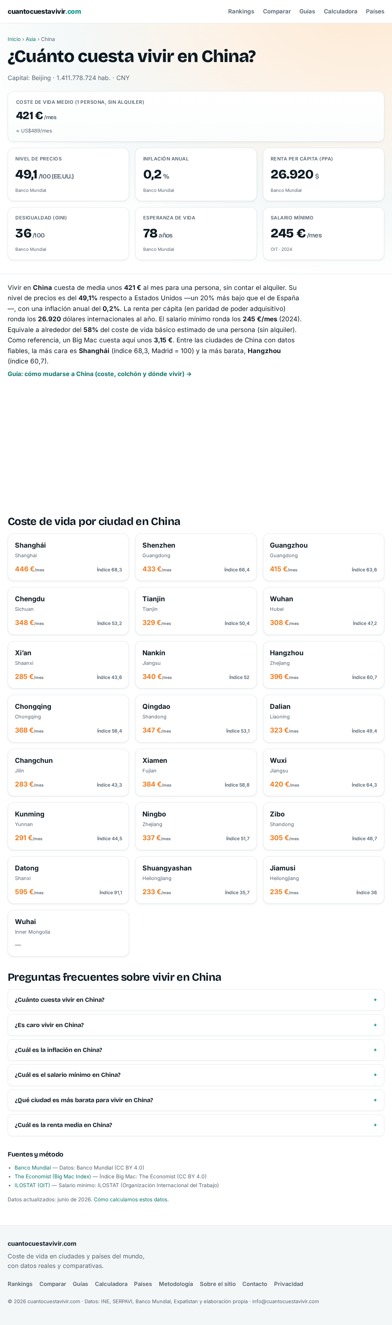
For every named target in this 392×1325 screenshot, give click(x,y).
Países (375, 11)
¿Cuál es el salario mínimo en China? (68, 1074)
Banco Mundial (33, 1168)
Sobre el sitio (218, 1284)
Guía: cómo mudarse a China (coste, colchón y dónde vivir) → (100, 374)
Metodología (176, 1284)
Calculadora (341, 11)
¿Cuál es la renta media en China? (63, 1125)
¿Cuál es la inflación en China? (58, 1049)
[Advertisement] (196, 447)
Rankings (241, 11)
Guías (307, 11)
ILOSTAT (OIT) (32, 1185)
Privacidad (288, 1284)
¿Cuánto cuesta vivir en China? (60, 999)
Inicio (14, 39)
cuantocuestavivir (44, 11)
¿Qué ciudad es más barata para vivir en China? (84, 1100)
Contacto (254, 1284)
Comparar (277, 11)
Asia (31, 39)
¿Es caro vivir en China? (49, 1025)
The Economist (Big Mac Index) (53, 1176)
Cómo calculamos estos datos (130, 1199)
